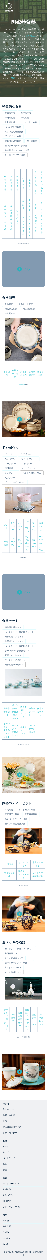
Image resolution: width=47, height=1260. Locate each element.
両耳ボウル (41, 526)
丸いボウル (20, 526)
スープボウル (34, 526)
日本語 (6, 1220)
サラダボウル (13, 526)
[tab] (9, 112)
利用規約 (7, 1201)
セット (6, 1146)
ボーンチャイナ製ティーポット (6, 1019)
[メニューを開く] (42, 8)
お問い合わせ (9, 1115)
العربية (5, 1244)
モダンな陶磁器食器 (36, 217)
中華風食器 (5, 183)
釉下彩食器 (17, 217)
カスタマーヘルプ (11, 1183)
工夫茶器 (9, 864)
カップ (6, 1152)
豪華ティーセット (23, 730)
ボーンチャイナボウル (41, 543)
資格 (5, 1121)
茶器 (13, 78)
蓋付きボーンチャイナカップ (27, 1019)
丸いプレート (34, 543)
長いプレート (20, 543)
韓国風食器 (17, 183)
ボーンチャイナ (10, 1158)
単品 (5, 1164)
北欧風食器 (30, 183)
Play (27, 269)
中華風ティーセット (32, 711)
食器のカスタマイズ (12, 1127)
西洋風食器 (11, 183)
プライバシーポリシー (13, 1207)
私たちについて (10, 1109)
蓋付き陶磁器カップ (20, 1019)
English (6, 1232)
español (6, 1238)
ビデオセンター (10, 1132)
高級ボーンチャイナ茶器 (23, 874)
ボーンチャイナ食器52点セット (15, 711)
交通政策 (7, 1189)
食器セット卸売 (15, 373)
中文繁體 (7, 1226)
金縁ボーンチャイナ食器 (23, 217)
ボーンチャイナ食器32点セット (7, 730)
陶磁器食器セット (7, 711)
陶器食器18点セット (40, 711)
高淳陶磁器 (31, 36)
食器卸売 (22, 384)
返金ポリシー (9, 1195)
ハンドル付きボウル (27, 543)
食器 (5, 1169)
